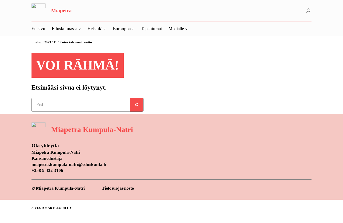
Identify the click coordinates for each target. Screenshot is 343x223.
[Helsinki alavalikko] (105, 28)
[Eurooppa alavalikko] (133, 28)
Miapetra (61, 10)
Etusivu (37, 42)
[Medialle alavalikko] (186, 28)
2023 (47, 42)
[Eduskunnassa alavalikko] (79, 28)
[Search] (136, 105)
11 (55, 42)
